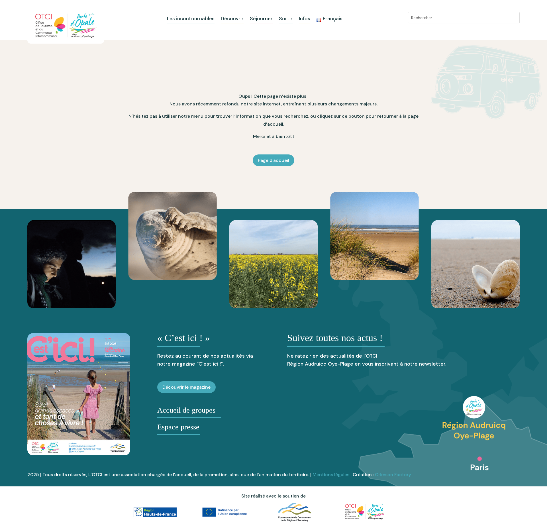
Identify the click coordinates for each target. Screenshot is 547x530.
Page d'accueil (273, 160)
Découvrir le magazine (186, 387)
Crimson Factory (393, 475)
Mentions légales (331, 475)
